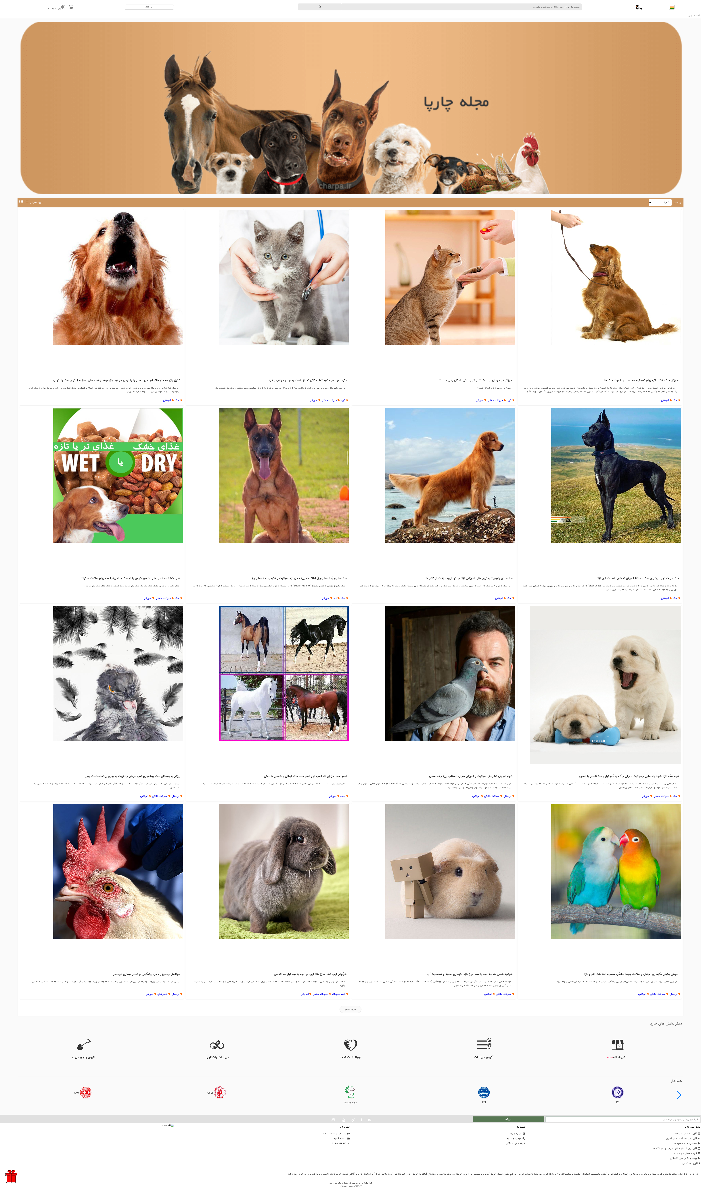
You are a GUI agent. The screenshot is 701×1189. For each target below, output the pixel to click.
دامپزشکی (162, 994)
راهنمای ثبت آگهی (514, 1144)
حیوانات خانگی (496, 400)
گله (336, 598)
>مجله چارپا (693, 15)
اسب (343, 796)
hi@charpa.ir (339, 1139)
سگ (675, 400)
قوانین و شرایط (514, 1139)
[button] (679, 1095)
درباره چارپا (516, 1134)
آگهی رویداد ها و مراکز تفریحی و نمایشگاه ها (675, 1148)
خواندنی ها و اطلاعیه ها (685, 1144)
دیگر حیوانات (339, 994)
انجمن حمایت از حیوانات (685, 1153)
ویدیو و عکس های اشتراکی (683, 1158)
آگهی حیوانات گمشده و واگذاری (681, 1139)
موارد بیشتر (350, 1009)
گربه (509, 400)
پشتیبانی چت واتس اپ (334, 1134)
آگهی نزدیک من (690, 1163)
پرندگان (507, 796)
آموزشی (665, 400)
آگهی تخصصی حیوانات (686, 1134)
